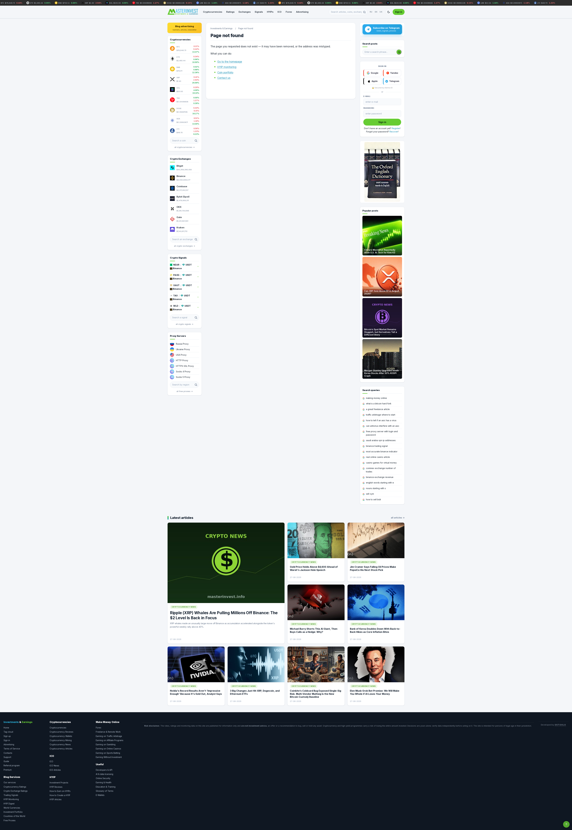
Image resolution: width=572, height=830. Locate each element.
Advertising (302, 12)
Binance (181, 176)
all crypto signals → (184, 324)
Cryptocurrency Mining (61, 740)
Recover (394, 131)
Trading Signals (11, 795)
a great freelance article (378, 409)
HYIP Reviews (56, 787)
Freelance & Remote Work (108, 732)
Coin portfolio (225, 72)
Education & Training (105, 787)
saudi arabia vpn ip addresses (381, 440)
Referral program (12, 765)
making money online (376, 398)
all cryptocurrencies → (184, 147)
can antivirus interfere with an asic (382, 426)
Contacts (8, 753)
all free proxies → (185, 391)
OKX (179, 207)
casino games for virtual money (381, 462)
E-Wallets (100, 795)
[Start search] (398, 52)
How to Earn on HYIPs (60, 791)
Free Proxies (9, 820)
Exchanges (245, 12)
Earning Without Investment (109, 757)
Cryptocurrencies (212, 12)
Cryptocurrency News (60, 744)
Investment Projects (59, 782)
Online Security (103, 778)
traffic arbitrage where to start (380, 414)
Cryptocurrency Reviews (61, 732)
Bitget (180, 165)
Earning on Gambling (105, 744)
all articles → (398, 517)
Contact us (223, 77)
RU (371, 12)
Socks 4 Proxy (183, 371)
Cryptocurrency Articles (61, 748)
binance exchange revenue (379, 477)
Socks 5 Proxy (183, 377)
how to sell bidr (373, 499)
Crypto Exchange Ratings (16, 791)
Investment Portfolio (13, 812)
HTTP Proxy (182, 360)
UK (381, 12)
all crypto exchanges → (184, 246)
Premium (8, 770)
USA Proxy (181, 355)
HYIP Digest (9, 803)
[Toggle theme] (388, 12)
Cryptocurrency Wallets (61, 736)
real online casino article (378, 457)
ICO (280, 12)
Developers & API (104, 770)
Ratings (230, 12)
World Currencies (12, 808)
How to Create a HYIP (60, 795)
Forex (289, 12)
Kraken (180, 227)
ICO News (54, 765)
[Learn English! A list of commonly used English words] (382, 172)
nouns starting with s (376, 488)
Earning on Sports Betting (108, 753)
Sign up (7, 736)
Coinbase (182, 186)
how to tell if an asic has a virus (381, 420)
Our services (10, 782)
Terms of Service (12, 748)
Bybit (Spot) (183, 196)
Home (6, 727)
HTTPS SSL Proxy (185, 366)
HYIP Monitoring (11, 799)
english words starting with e (380, 482)
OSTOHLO (560, 725)
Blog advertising (184, 28)
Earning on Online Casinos (108, 748)
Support (7, 757)
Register (396, 128)
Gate (179, 217)
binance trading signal (377, 446)
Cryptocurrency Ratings (15, 787)
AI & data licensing (104, 774)
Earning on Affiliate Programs (109, 740)
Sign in (398, 12)
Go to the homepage (229, 61)
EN (376, 12)
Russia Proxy (182, 344)
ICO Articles (55, 770)
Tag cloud (8, 732)
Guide (6, 761)
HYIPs (270, 12)
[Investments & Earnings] (182, 12)
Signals (259, 12)
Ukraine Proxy (183, 349)
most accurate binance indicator (381, 451)
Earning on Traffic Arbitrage (109, 736)
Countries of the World (14, 816)
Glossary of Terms (104, 791)
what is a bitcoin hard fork (378, 403)
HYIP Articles (56, 799)
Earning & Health (103, 782)
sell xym (370, 494)
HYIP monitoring (226, 67)
